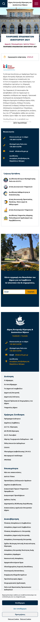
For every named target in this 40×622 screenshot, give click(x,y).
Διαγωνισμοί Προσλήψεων (14, 495)
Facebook (16, 336)
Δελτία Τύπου (29, 44)
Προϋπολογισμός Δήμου (13, 579)
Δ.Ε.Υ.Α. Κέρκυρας (10, 427)
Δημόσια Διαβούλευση (12, 485)
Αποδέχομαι (20, 603)
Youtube (24, 336)
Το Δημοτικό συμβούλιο (13, 389)
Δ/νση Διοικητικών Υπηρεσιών (20, 187)
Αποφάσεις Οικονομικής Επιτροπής (17, 539)
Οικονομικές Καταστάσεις (14, 571)
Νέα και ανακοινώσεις (12, 472)
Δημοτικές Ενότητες (11, 397)
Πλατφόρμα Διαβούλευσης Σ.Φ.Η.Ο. (17, 451)
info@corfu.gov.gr (21, 151)
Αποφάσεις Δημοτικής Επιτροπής (17, 535)
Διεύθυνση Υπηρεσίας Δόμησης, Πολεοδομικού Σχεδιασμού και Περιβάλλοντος (21, 217)
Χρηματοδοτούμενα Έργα (13, 562)
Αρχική (7, 44)
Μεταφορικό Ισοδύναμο (13, 456)
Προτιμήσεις (20, 614)
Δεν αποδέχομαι (20, 609)
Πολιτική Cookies (13, 619)
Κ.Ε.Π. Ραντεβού (10, 435)
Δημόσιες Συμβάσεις (12, 423)
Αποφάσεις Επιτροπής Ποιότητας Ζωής (19, 550)
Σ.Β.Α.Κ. (7, 447)
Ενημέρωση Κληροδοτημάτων (15, 575)
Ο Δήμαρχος (8, 380)
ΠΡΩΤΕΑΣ (7, 460)
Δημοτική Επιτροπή (11, 393)
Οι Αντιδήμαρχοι (10, 384)
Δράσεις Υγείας (10, 500)
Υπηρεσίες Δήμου (10, 407)
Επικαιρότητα (17, 44)
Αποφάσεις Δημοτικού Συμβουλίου (17, 527)
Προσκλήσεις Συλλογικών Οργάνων (17, 481)
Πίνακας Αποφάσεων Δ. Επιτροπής (17, 531)
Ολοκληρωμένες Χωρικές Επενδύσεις (18, 567)
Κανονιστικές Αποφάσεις (13, 558)
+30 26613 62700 (15, 139)
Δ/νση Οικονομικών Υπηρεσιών (21, 210)
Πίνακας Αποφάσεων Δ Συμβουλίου (17, 523)
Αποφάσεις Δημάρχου (12, 554)
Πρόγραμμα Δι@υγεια (12, 419)
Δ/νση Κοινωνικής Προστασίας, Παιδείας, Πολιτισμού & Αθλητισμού (21, 201)
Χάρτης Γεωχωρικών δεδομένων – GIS (18, 439)
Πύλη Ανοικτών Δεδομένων (14, 443)
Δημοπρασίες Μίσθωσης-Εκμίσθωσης (18, 504)
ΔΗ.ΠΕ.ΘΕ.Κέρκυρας (11, 431)
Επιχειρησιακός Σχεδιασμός (14, 583)
